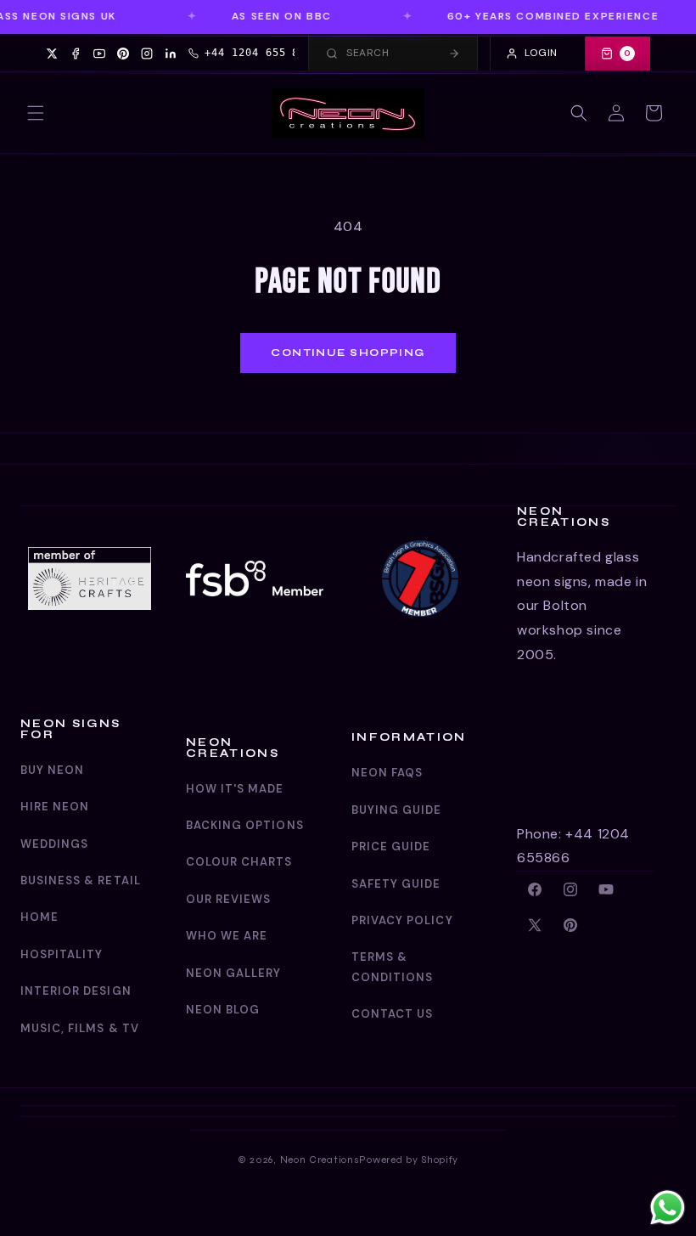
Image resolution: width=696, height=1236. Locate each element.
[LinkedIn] (171, 53)
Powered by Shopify (408, 1159)
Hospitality (61, 954)
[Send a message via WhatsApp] (668, 1208)
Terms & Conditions (392, 967)
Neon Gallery (233, 973)
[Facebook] (75, 53)
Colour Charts (239, 862)
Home (39, 917)
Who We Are (226, 935)
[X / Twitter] (52, 53)
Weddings (54, 844)
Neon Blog (223, 1009)
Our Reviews (228, 899)
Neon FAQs (387, 772)
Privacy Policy (402, 920)
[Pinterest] (123, 53)
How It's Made (235, 789)
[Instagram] (147, 53)
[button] (35, 113)
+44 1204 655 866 (258, 53)
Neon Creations (320, 1159)
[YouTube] (99, 53)
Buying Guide (396, 810)
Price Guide (390, 846)
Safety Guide (396, 884)
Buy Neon (52, 770)
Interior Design (76, 991)
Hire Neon (54, 806)
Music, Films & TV (79, 1028)
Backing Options (245, 825)
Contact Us (392, 1014)
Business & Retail (80, 880)
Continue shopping (347, 352)
